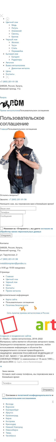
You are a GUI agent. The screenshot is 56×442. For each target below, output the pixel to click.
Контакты (10, 73)
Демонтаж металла (20, 68)
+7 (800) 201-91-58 (9, 81)
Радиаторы (16, 59)
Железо (15, 42)
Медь (14, 24)
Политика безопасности (17, 305)
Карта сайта (11, 299)
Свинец (15, 33)
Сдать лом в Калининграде (29, 361)
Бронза (14, 36)
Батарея (15, 56)
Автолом (10, 62)
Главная (4, 128)
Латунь (14, 27)
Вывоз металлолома (15, 65)
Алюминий (16, 30)
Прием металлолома (10, 110)
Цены (8, 71)
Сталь (14, 48)
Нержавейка (17, 50)
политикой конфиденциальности (34, 395)
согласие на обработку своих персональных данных (26, 230)
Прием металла (13, 290)
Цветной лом (12, 22)
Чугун (14, 45)
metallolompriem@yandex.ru (13, 263)
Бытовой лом (12, 53)
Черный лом (11, 39)
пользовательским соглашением (19, 398)
